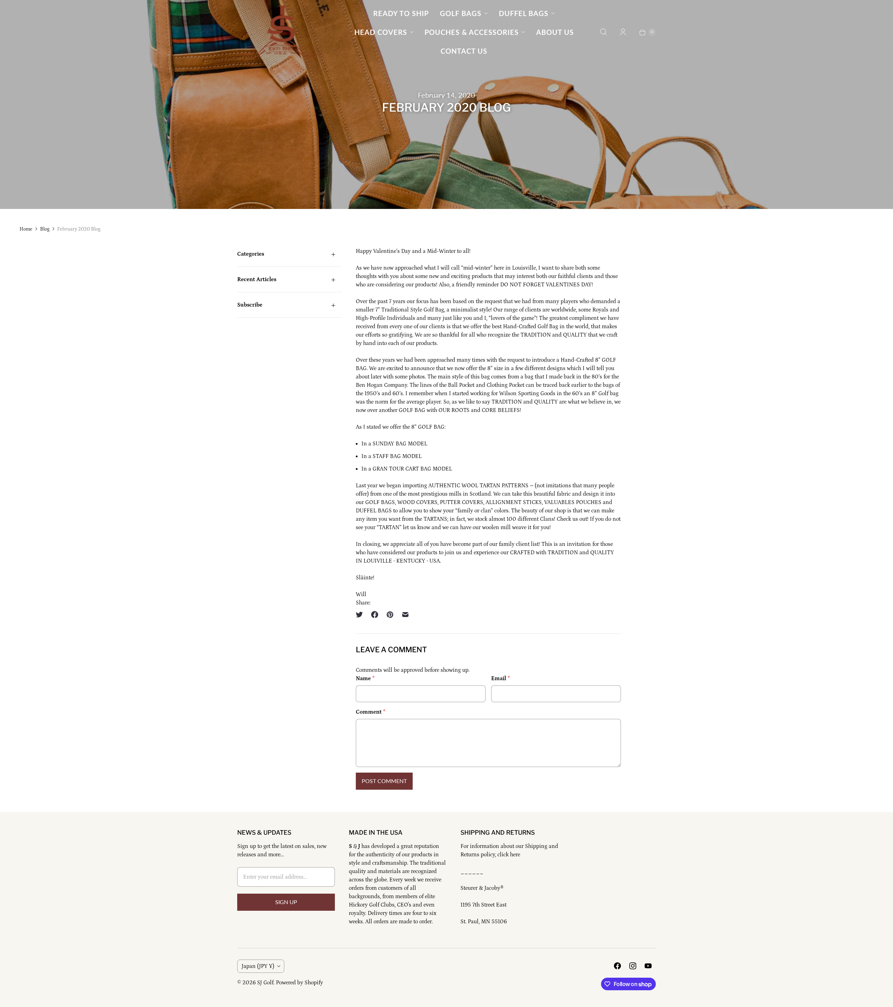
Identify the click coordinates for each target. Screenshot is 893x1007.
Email (500, 678)
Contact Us (464, 51)
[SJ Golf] (280, 32)
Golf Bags (460, 13)
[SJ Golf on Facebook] (617, 966)
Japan (258, 966)
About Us (555, 32)
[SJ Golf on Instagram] (632, 966)
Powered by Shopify (299, 982)
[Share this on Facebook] (374, 614)
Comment (370, 712)
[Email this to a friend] (405, 614)
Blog (45, 229)
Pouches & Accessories (472, 32)
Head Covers (380, 32)
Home (26, 229)
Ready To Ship (401, 13)
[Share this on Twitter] (361, 614)
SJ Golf (265, 982)
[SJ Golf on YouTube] (648, 966)
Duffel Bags (523, 13)
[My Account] (623, 32)
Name (365, 678)
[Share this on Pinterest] (390, 614)
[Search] (603, 32)
